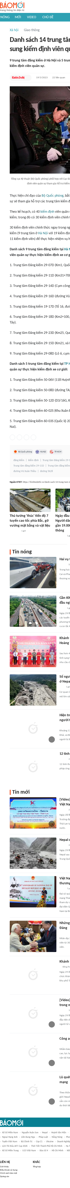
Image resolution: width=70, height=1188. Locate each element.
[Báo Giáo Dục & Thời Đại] (62, 687)
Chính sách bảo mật (8, 1173)
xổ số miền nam (10, 1132)
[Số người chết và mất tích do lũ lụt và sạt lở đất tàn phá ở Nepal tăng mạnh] (33, 690)
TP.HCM (57, 452)
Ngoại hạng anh (10, 1137)
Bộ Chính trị (26, 1141)
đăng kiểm (18, 460)
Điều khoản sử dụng (8, 1170)
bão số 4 (44, 1150)
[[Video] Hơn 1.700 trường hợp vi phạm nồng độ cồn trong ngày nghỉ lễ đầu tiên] (33, 1013)
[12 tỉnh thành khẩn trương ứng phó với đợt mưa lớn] (33, 767)
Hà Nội (43, 233)
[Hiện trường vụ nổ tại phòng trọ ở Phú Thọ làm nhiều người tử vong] (33, 728)
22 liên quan (58, 77)
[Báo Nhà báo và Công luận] (14, 531)
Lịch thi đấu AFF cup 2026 (14, 1146)
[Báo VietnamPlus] (64, 725)
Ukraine (49, 1141)
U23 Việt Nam (29, 1150)
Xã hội (14, 30)
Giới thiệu (4, 1167)
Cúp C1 (39, 1141)
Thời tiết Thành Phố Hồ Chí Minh (46, 1146)
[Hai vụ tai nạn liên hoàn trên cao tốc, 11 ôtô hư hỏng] (33, 572)
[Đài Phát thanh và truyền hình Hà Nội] (64, 1044)
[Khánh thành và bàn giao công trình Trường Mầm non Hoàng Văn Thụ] (33, 651)
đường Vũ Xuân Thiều (24, 471)
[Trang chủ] (12, 6)
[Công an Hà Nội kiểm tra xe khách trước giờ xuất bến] (33, 1052)
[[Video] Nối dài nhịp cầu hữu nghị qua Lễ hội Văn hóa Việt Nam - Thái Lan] (33, 813)
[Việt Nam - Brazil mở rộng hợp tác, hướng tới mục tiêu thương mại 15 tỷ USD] (33, 891)
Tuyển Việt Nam (9, 1141)
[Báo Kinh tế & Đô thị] (18, 78)
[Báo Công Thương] (64, 933)
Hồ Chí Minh (57, 1150)
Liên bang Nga (28, 1137)
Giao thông (31, 30)
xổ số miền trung (10, 1150)
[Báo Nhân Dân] (63, 810)
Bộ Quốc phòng (52, 196)
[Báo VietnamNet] (63, 565)
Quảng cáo (4, 1176)
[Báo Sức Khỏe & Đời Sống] (63, 759)
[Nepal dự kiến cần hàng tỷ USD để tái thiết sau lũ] (33, 853)
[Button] (27, 77)
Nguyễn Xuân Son (30, 1132)
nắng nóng (57, 1137)
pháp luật (43, 1137)
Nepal (45, 1132)
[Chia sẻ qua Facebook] (12, 437)
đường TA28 (46, 471)
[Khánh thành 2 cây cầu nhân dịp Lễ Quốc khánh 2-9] (33, 975)
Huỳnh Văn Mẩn (58, 1132)
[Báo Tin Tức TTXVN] (62, 608)
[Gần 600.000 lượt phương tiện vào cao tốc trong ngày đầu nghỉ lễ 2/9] (33, 611)
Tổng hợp (37, 1167)
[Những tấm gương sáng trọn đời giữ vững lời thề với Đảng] (33, 936)
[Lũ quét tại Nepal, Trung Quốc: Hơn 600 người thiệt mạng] (33, 1090)
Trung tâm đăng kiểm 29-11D (28, 466)
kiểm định (47, 212)
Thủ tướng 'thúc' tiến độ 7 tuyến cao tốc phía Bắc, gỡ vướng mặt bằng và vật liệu (30, 521)
